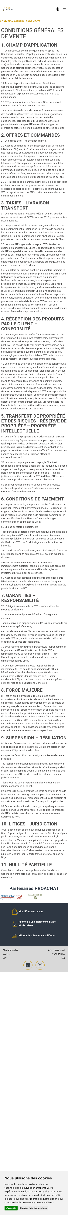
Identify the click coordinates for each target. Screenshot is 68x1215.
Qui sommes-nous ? (56, 950)
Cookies (6, 954)
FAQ (63, 958)
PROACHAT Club (58, 954)
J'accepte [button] (11, 1208)
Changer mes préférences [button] (33, 1208)
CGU (5, 958)
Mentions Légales (10, 950)
